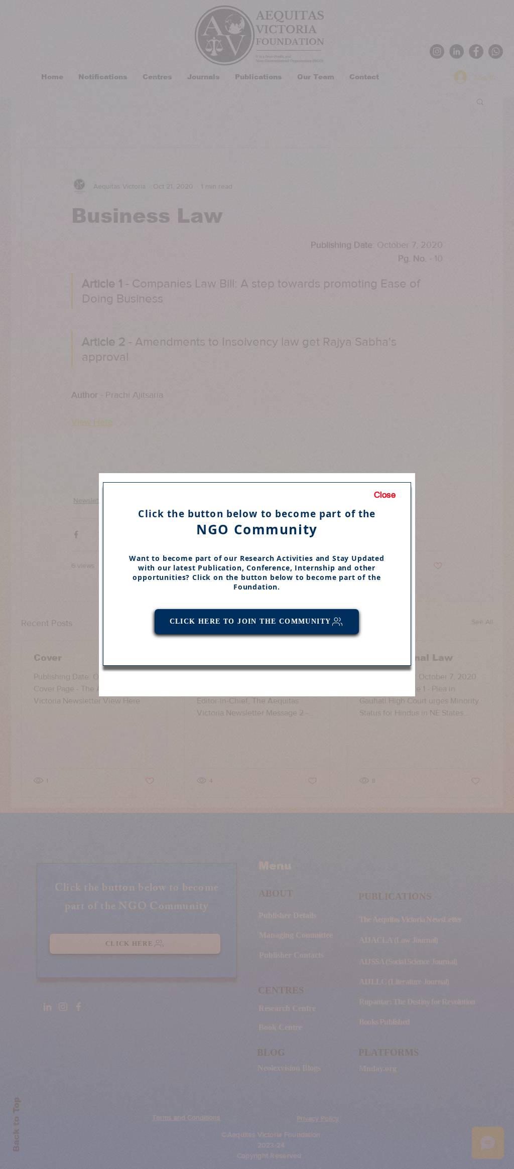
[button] (385, 495)
